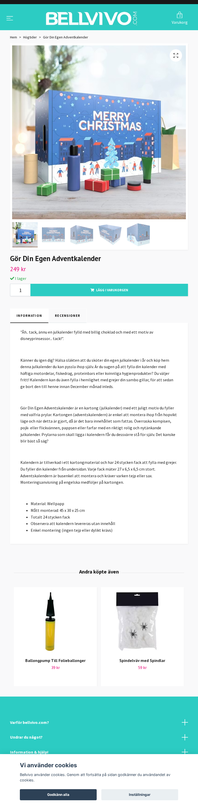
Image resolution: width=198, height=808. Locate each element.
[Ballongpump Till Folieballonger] (55, 623)
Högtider (30, 38)
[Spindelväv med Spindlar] (142, 623)
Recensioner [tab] (67, 317)
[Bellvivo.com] (91, 19)
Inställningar (140, 795)
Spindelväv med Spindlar (142, 662)
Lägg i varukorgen (112, 291)
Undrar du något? (26, 738)
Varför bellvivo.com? (29, 723)
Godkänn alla (58, 795)
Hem (13, 38)
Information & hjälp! (29, 753)
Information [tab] (29, 317)
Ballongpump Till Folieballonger (55, 662)
